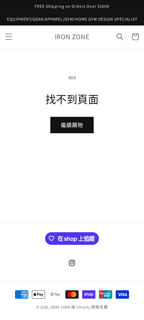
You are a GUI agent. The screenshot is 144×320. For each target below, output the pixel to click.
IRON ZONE (60, 307)
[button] (8, 36)
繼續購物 (72, 125)
